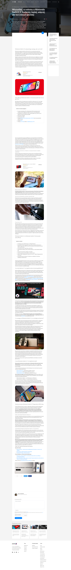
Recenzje (25, 546)
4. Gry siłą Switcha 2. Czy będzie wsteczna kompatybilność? (53, 49)
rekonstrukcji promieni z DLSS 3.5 (28, 118)
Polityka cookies (42, 546)
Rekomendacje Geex (35, 546)
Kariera (41, 549)
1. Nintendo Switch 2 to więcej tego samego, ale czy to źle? (53, 35)
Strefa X (25, 551)
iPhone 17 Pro (42, 566)
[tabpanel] (29, 116)
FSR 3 (21, 120)
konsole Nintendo (23, 460)
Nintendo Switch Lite (20, 370)
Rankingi (25, 549)
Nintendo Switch (19, 371)
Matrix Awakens (29, 279)
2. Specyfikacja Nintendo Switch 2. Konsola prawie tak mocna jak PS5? (53, 40)
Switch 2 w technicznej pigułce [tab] (21, 108)
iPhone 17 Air (42, 565)
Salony (41, 548)
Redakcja (33, 545)
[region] (29, 41)
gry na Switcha (29, 460)
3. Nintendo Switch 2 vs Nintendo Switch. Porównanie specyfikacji (53, 45)
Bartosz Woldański (21, 493)
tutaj (42, 512)
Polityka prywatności (43, 559)
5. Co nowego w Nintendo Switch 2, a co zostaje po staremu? (53, 54)
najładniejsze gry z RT (30, 121)
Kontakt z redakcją (35, 548)
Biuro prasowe (42, 551)
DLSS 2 (22, 118)
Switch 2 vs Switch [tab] (19, 241)
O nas (41, 545)
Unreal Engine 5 (35, 279)
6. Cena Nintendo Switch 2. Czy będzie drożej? (53, 58)
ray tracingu (22, 121)
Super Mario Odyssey (30, 276)
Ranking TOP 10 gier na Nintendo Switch (23, 452)
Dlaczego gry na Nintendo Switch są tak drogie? (24, 451)
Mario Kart (26, 277)
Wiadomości (26, 545)
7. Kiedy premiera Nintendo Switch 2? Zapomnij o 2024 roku (52, 62)
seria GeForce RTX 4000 (19, 144)
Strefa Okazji (42, 552)
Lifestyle (25, 548)
